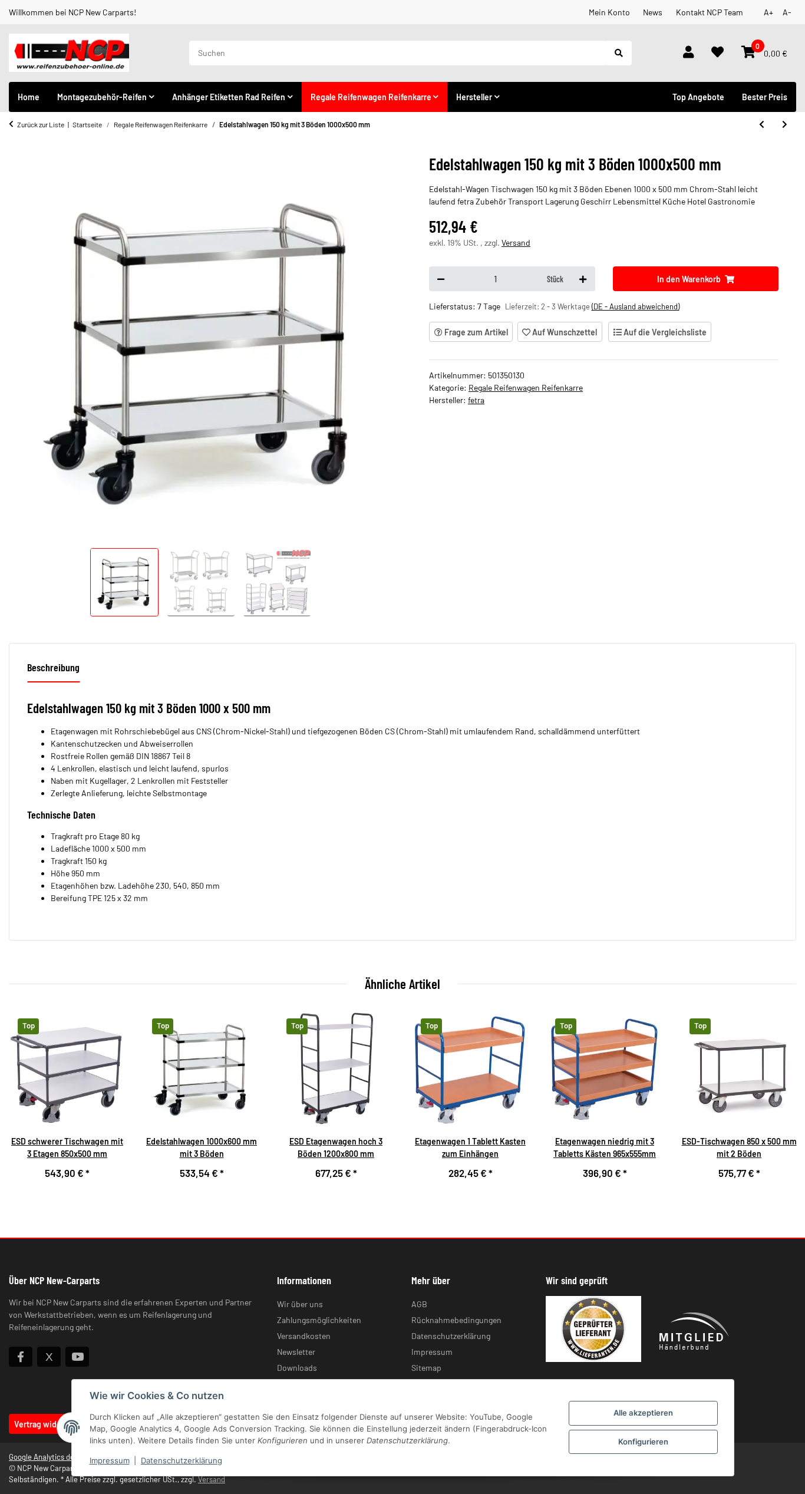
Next (777, 1101)
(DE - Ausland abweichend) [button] (635, 306)
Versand (516, 243)
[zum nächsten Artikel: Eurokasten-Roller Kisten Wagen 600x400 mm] (784, 124)
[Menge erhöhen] (583, 278)
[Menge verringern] (441, 278)
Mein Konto (609, 12)
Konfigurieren (643, 1441)
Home (28, 97)
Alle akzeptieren (643, 1412)
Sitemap (426, 1368)
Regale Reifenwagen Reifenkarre (526, 387)
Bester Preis (764, 97)
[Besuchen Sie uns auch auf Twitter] (49, 1357)
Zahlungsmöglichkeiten (319, 1320)
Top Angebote (698, 97)
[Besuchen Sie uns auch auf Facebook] (20, 1357)
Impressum (110, 1460)
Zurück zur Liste (40, 124)
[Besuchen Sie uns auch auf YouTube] (77, 1357)
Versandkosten (304, 1336)
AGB (419, 1304)
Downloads (297, 1368)
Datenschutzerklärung (181, 1460)
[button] (688, 53)
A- (787, 12)
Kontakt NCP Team (709, 12)
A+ (768, 12)
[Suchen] (619, 53)
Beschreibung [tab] (53, 667)
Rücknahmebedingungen (456, 1320)
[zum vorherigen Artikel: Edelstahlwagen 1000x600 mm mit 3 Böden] (761, 124)
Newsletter (296, 1352)
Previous (27, 1101)
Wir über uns (300, 1304)
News (652, 12)
